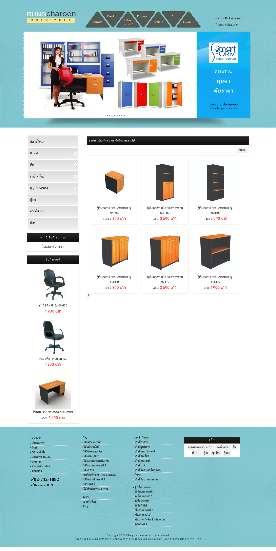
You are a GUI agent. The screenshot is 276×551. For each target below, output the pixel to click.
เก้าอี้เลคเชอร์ (142, 460)
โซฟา (138, 474)
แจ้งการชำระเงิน (41, 456)
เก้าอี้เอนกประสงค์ (145, 451)
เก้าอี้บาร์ (140, 465)
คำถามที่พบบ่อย (41, 466)
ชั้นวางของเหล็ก (144, 510)
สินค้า (35, 447)
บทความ (37, 461)
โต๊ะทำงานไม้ (91, 446)
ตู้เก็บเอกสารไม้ (143, 496)
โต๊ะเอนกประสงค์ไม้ (94, 465)
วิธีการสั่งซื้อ (38, 452)
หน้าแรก (36, 437)
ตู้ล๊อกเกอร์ (141, 524)
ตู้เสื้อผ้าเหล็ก (142, 500)
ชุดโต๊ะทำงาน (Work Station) (99, 474)
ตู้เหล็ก (216, 453)
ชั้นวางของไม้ (143, 514)
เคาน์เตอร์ (89, 484)
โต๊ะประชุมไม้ (91, 456)
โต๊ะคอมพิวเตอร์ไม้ (94, 479)
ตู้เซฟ (227, 453)
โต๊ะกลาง (88, 470)
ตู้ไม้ (206, 453)
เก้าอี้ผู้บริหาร (142, 446)
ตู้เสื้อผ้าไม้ (141, 505)
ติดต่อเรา (37, 470)
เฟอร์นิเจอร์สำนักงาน (200, 447)
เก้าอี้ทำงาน (141, 442)
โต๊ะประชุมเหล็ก (92, 451)
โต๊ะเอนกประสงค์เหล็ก (96, 460)
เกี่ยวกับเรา (38, 443)
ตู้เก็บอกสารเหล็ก (144, 491)
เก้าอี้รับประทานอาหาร (148, 479)
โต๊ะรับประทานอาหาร (95, 488)
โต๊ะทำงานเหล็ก (92, 442)
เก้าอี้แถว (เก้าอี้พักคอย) (148, 470)
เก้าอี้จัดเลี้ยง (142, 456)
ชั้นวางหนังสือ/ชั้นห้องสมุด (150, 519)
